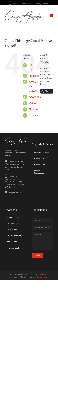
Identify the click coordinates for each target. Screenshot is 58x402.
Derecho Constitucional (39, 171)
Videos (33, 103)
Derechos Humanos (41, 152)
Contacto (34, 115)
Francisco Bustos (14, 248)
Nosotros (34, 75)
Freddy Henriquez (14, 236)
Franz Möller (12, 230)
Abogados (35, 97)
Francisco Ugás (13, 224)
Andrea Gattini (12, 242)
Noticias (33, 109)
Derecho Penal (39, 164)
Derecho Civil (39, 158)
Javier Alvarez (43, 277)
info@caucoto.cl (43, 4)
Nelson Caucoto (13, 218)
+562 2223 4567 (28, 4)
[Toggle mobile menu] (51, 15)
